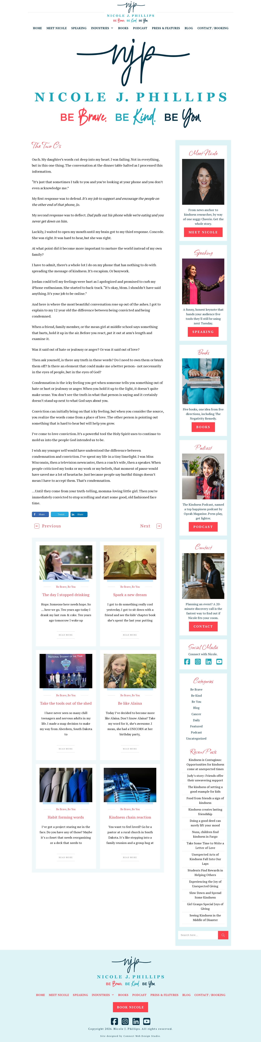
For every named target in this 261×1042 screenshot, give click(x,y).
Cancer (196, 714)
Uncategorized (196, 738)
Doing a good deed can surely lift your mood (205, 823)
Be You (71, 586)
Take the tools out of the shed (66, 703)
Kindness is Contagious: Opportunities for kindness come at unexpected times (205, 764)
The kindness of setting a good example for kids (205, 789)
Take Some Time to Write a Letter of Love (205, 845)
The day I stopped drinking (65, 594)
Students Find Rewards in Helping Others (205, 872)
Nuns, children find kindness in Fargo (205, 834)
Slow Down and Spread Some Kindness (205, 895)
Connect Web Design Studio (141, 1036)
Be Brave (61, 586)
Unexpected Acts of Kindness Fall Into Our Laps (205, 859)
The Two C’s (46, 145)
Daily (196, 720)
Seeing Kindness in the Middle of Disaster (205, 917)
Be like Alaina (130, 703)
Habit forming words (66, 817)
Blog (196, 708)
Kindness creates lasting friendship (205, 811)
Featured (196, 726)
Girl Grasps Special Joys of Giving (205, 906)
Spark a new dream (130, 594)
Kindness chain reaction (130, 817)
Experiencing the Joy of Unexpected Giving (205, 883)
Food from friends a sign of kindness (205, 800)
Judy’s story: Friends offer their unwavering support (205, 778)
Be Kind (196, 695)
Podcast (196, 732)
